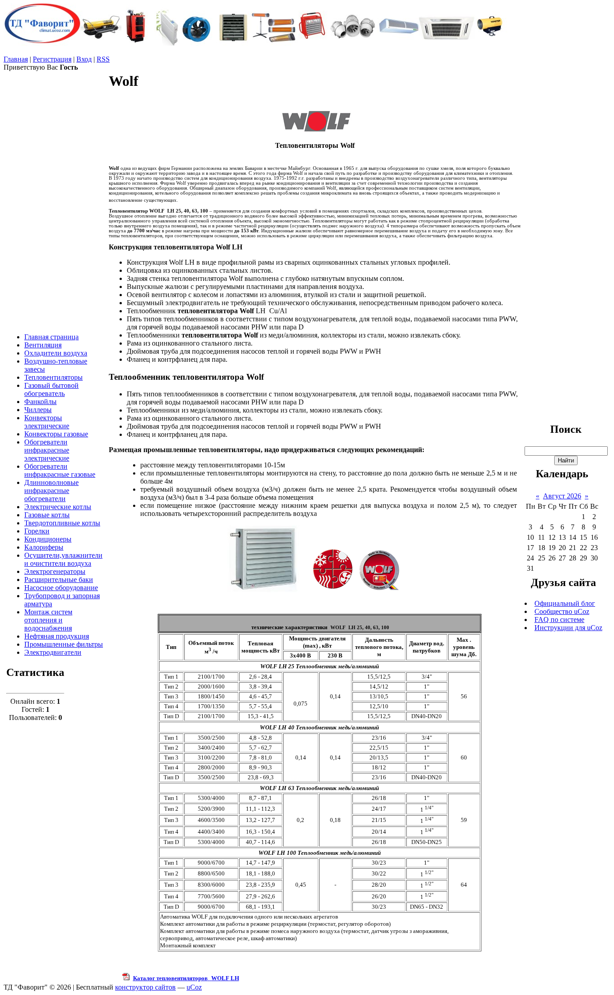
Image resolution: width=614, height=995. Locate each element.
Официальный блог (564, 603)
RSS (103, 59)
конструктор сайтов (145, 987)
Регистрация (52, 59)
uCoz (194, 987)
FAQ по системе (559, 619)
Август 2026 (562, 496)
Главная (16, 59)
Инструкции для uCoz (568, 627)
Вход (84, 59)
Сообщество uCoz (561, 611)
